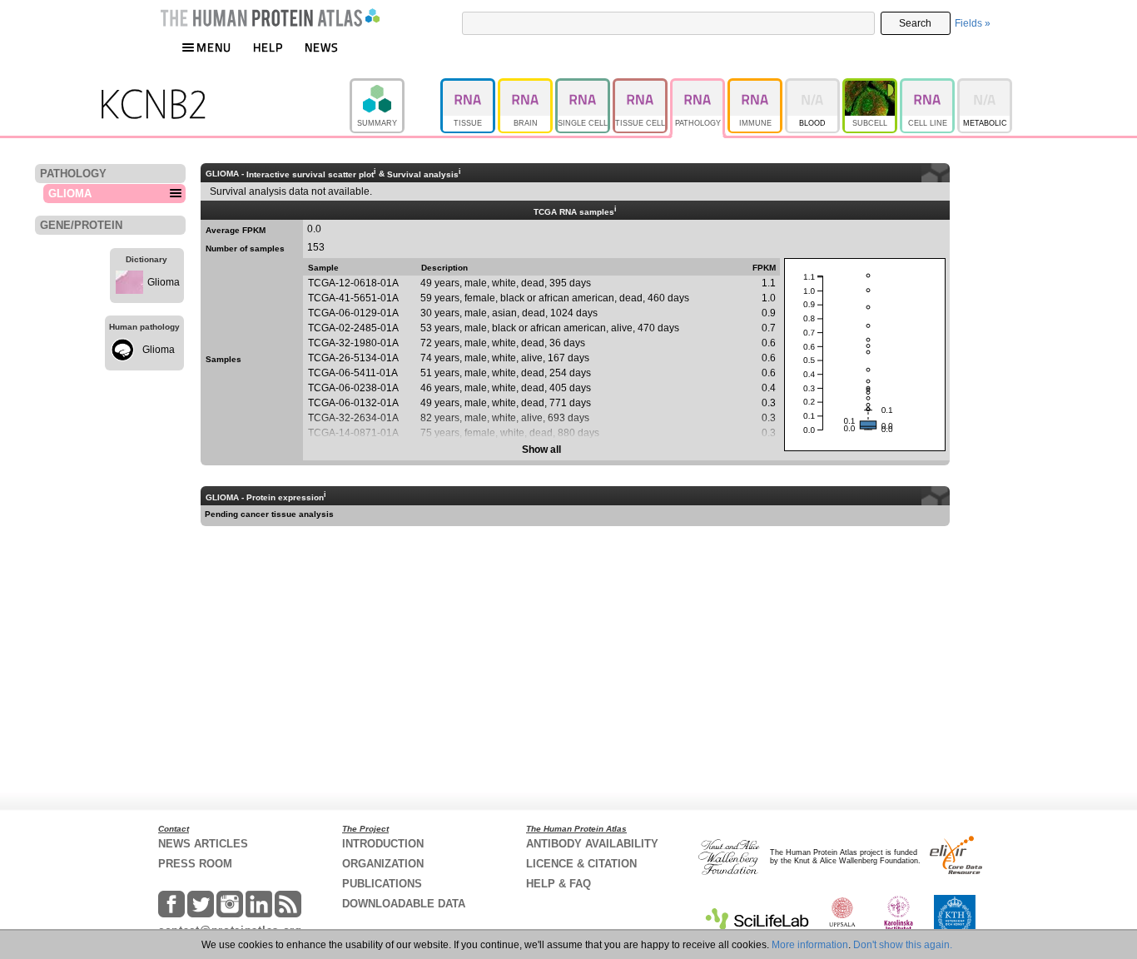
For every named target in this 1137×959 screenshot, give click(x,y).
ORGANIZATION (383, 863)
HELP (268, 47)
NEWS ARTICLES (203, 843)
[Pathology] (698, 86)
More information (810, 945)
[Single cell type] (584, 86)
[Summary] (395, 86)
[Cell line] (928, 86)
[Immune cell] (756, 86)
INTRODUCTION (383, 843)
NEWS (322, 47)
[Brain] (526, 86)
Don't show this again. (902, 945)
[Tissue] (469, 86)
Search (915, 23)
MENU (213, 47)
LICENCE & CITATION (581, 863)
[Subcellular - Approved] (871, 86)
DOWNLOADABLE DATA (403, 903)
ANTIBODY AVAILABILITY (592, 843)
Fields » (973, 23)
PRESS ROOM (195, 863)
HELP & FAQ (558, 883)
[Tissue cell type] (641, 86)
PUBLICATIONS (382, 883)
